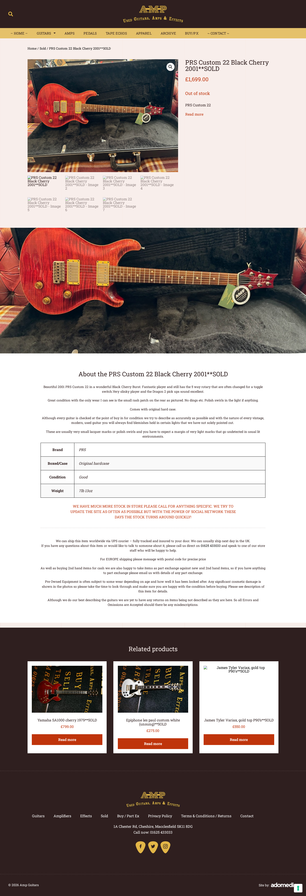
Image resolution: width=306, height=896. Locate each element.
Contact (247, 815)
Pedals (90, 33)
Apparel (144, 33)
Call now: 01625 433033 (153, 832)
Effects (86, 815)
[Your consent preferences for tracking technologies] (298, 888)
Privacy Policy (160, 815)
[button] (10, 14)
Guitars (44, 33)
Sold (43, 48)
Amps (70, 33)
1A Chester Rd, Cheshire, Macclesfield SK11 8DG (153, 826)
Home (32, 48)
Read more (194, 114)
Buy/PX (191, 33)
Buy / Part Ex (128, 815)
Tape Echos (116, 33)
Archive (168, 33)
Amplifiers (62, 815)
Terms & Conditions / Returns (206, 815)
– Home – (19, 33)
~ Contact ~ (218, 33)
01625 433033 (211, 545)
